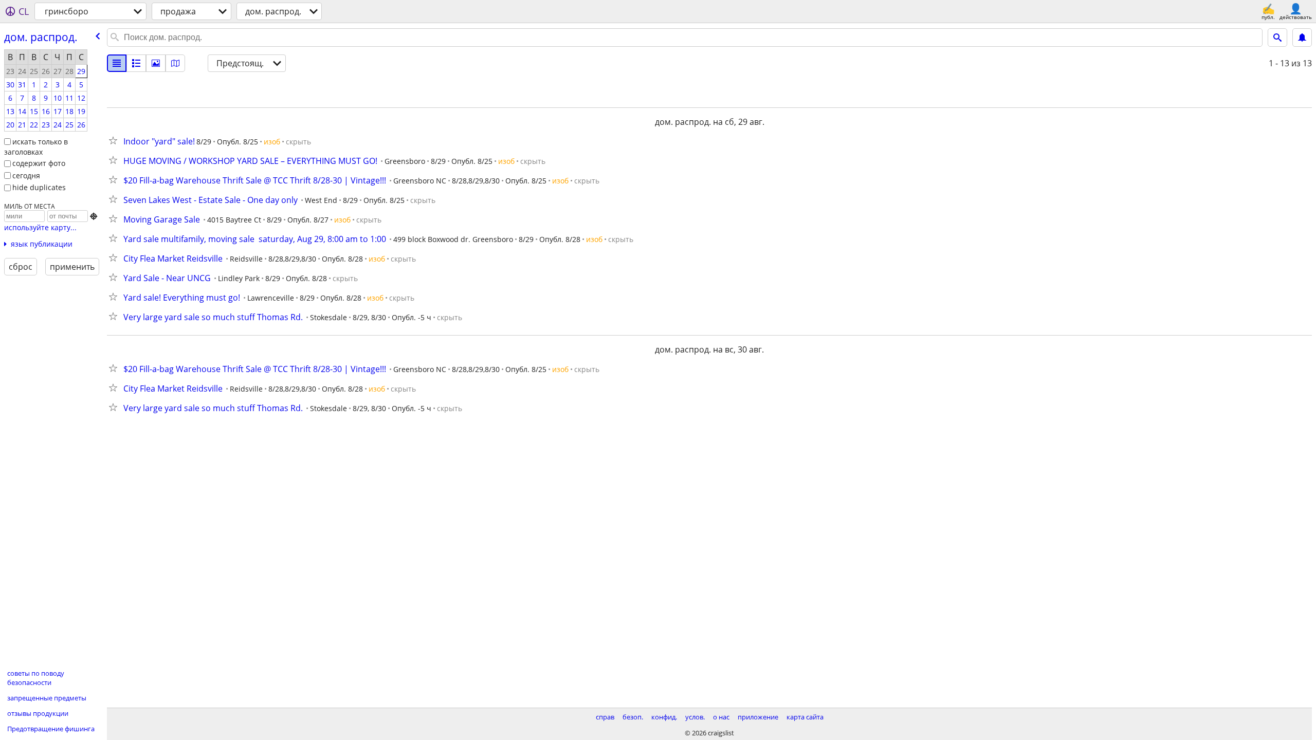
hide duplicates (39, 187)
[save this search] (1302, 37)
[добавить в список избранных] (115, 140)
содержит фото (38, 163)
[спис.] (116, 63)
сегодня (26, 175)
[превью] (136, 63)
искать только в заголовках (36, 147)
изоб (272, 141)
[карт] (175, 63)
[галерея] (156, 63)
